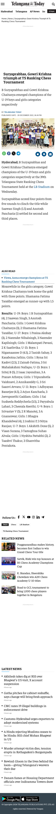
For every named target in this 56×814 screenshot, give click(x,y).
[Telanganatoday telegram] (42, 517)
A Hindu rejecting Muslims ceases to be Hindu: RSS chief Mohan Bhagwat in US (27, 735)
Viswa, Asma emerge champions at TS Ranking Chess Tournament (25, 279)
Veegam (40, 808)
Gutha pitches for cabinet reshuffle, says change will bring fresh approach (28, 694)
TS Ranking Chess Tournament (15, 531)
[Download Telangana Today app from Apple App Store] (37, 154)
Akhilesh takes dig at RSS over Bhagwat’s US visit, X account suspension (23, 680)
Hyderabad (7, 11)
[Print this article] (50, 154)
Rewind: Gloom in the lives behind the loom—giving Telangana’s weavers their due (28, 764)
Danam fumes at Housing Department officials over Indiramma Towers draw (29, 779)
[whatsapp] (4, 153)
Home (4, 19)
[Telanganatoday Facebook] (18, 517)
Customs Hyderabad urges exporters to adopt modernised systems (29, 720)
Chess (13, 525)
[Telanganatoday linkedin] (38, 517)
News (10, 19)
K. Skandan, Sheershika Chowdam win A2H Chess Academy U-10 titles (32, 576)
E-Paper (51, 11)
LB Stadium (42, 186)
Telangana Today (12, 112)
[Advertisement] (28, 481)
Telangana (21, 11)
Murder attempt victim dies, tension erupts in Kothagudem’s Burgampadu (28, 750)
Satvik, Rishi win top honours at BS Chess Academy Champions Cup (35, 562)
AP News (35, 11)
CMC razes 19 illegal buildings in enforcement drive (25, 707)
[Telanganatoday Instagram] (33, 517)
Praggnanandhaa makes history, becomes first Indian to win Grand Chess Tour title (35, 548)
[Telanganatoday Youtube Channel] (28, 517)
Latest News (12, 669)
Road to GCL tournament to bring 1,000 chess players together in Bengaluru (33, 591)
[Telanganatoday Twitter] (24, 517)
